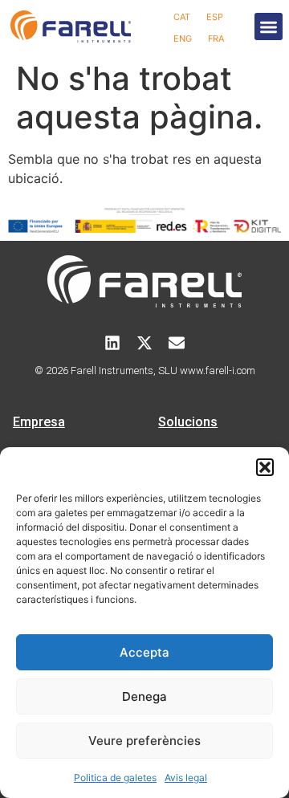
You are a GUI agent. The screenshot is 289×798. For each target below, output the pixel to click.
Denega (144, 696)
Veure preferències (144, 740)
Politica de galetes (115, 778)
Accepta (144, 652)
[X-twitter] (144, 343)
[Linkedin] (112, 343)
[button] (265, 467)
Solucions (188, 422)
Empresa (39, 422)
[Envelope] (177, 343)
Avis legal (186, 778)
